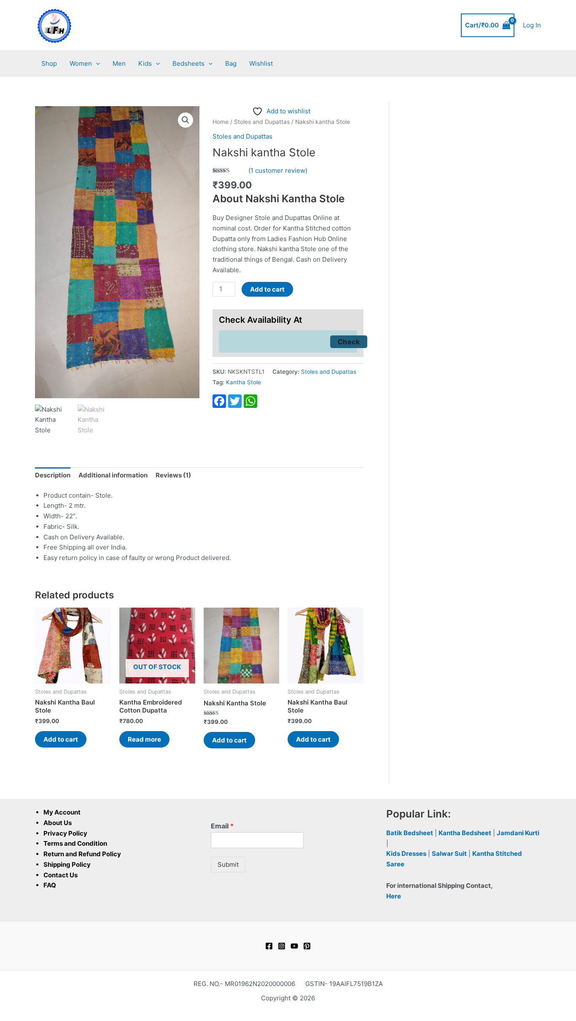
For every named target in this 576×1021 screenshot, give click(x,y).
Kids (145, 63)
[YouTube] (294, 946)
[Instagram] (281, 946)
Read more (144, 739)
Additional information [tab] (113, 475)
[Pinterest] (307, 946)
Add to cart (267, 289)
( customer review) (277, 170)
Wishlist (261, 63)
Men (119, 63)
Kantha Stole (243, 382)
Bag (231, 63)
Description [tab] (52, 475)
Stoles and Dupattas (262, 121)
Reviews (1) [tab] (173, 475)
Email (222, 826)
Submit (228, 864)
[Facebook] (269, 946)
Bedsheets (188, 63)
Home (221, 121)
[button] (96, 63)
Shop (49, 63)
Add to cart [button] (60, 739)
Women (81, 63)
